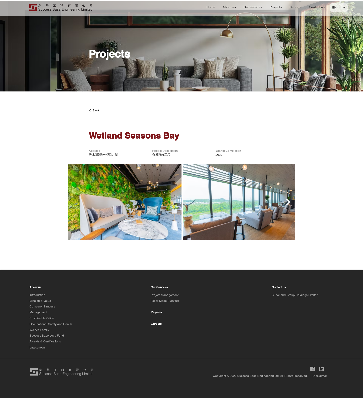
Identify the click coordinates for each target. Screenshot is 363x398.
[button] (229, 7)
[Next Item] (288, 202)
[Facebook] (312, 369)
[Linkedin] (322, 369)
